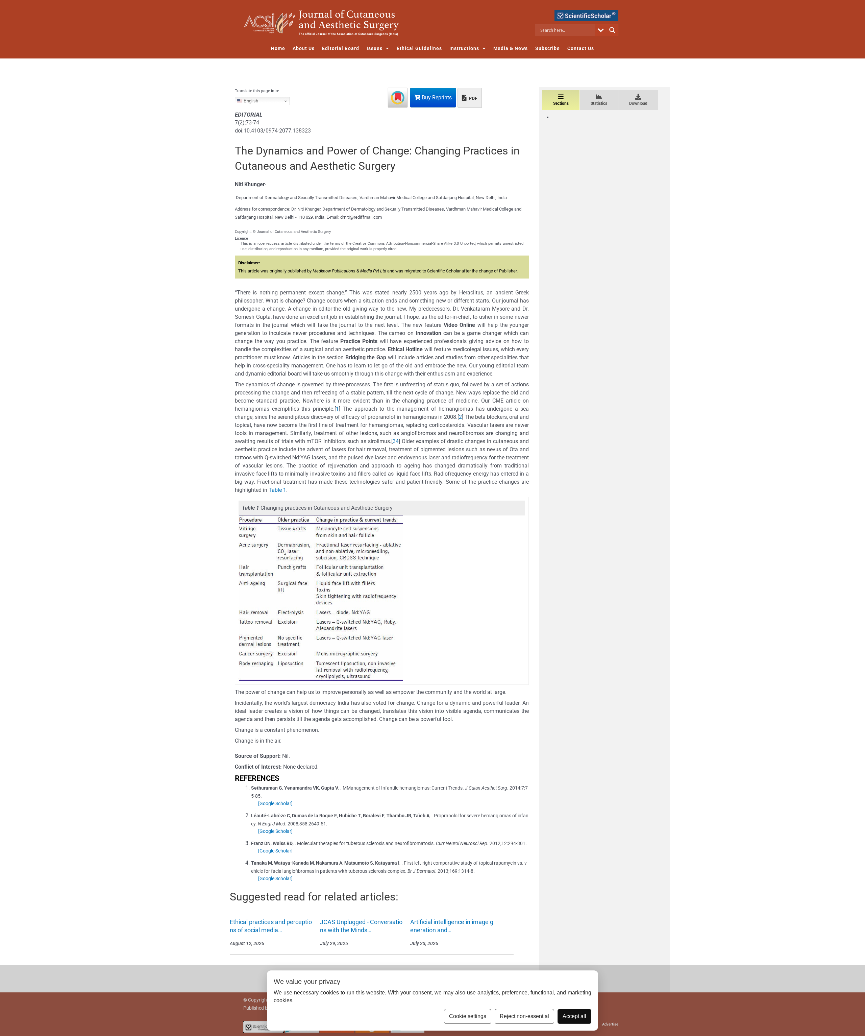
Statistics (599, 103)
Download (638, 103)
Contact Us (580, 48)
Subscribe (547, 48)
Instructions (464, 48)
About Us (304, 48)
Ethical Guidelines (419, 48)
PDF (472, 98)
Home (278, 48)
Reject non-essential (524, 1016)
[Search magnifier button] (612, 30)
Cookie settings (467, 1016)
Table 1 (277, 490)
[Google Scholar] (275, 803)
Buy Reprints (436, 97)
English (250, 100)
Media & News (510, 48)
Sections (561, 103)
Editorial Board (340, 48)
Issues (374, 48)
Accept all (574, 1016)
